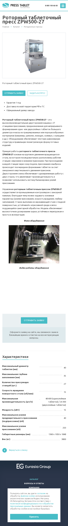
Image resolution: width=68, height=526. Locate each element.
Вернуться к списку (18, 450)
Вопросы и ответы (34, 483)
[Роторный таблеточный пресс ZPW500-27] (34, 55)
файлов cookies (28, 496)
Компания (34, 488)
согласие (41, 493)
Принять (34, 516)
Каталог (34, 479)
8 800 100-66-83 (51, 6)
